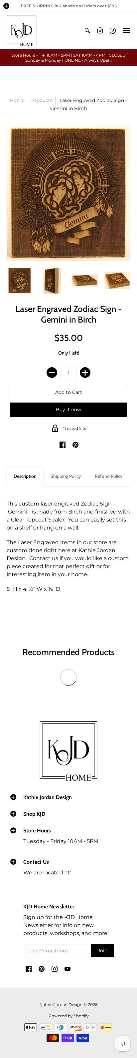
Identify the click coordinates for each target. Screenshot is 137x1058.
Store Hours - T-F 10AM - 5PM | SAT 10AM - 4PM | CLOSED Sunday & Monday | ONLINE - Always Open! (68, 58)
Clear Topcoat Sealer (38, 520)
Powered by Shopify (69, 1015)
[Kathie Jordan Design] (22, 30)
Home (17, 100)
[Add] (85, 372)
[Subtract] (52, 372)
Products (42, 100)
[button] (6, 6)
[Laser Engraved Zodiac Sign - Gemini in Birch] (20, 281)
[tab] (25, 477)
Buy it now (68, 410)
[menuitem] (87, 30)
